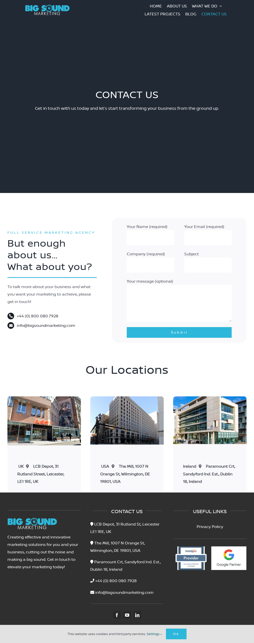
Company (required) (146, 254)
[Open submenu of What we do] (222, 6)
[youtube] (127, 615)
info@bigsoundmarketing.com (46, 325)
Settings (153, 634)
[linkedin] (137, 615)
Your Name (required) (147, 226)
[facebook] (117, 615)
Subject (191, 254)
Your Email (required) (204, 226)
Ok (176, 634)
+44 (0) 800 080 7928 (37, 316)
